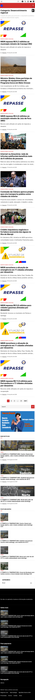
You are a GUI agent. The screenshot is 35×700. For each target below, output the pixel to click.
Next (25, 401)
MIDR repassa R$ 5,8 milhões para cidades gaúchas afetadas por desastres (16, 307)
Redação (4, 52)
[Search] (32, 406)
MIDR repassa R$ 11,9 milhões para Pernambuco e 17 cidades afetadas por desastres (16, 383)
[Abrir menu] (2, 1)
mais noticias (5, 436)
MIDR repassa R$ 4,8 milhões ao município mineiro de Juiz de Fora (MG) (16, 118)
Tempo (2, 452)
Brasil (3, 583)
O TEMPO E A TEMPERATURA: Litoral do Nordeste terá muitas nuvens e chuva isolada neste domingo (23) (17, 573)
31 (21, 401)
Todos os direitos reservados (11, 689)
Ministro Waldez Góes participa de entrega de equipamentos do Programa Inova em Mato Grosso (16, 80)
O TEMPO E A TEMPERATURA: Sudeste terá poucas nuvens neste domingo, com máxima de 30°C (17, 478)
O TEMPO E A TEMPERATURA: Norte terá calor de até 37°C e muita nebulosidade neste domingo (17, 500)
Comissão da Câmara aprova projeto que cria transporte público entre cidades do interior (17, 194)
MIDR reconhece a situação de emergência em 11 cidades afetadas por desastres (17, 269)
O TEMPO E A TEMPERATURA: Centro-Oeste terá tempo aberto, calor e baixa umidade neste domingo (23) (17, 455)
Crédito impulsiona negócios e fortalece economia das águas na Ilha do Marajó (16, 232)
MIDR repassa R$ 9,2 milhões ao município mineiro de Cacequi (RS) (16, 42)
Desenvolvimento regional (7, 38)
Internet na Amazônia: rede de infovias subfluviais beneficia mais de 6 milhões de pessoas (16, 156)
